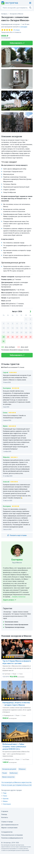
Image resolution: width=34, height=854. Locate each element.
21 (21, 332)
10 (3, 328)
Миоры (5, 801)
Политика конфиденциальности (12, 838)
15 (26, 328)
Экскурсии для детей (9, 769)
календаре (23, 27)
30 (30, 337)
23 (30, 332)
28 (21, 337)
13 (17, 328)
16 (30, 328)
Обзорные (22, 769)
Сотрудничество (7, 832)
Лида (4, 793)
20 (17, 332)
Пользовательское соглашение (12, 835)
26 (12, 337)
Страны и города (7, 822)
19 (12, 332)
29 (26, 337)
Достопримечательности (9, 825)
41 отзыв (17, 30)
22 (26, 332)
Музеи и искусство (8, 777)
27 (17, 337)
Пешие (4, 773)
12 (12, 328)
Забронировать (16, 43)
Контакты (4, 817)
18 (8, 332)
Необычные (13, 773)
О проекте (4, 811)
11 (8, 328)
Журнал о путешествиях (9, 827)
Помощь (4, 814)
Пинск (5, 796)
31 (3, 341)
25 (8, 337)
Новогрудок (7, 804)
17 (3, 332)
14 (21, 328)
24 (3, 337)
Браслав (5, 798)
